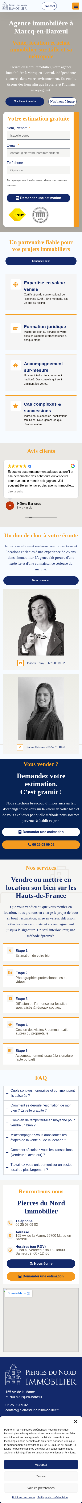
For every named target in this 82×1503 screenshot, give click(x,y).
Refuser (41, 1476)
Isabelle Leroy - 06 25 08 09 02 (46, 663)
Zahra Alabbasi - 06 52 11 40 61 (46, 747)
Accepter (41, 1464)
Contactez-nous (41, 260)
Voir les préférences (41, 1488)
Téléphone (15, 163)
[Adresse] (10, 1235)
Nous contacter (41, 580)
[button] (76, 1421)
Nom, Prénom (17, 128)
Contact (49, 6)
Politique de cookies (23, 1497)
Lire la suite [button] (15, 491)
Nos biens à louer (62, 101)
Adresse (22, 1232)
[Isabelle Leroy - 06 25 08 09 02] (20, 663)
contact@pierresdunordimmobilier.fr (31, 1410)
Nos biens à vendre (25, 101)
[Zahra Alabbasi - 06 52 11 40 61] (20, 747)
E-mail (12, 145)
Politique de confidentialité (52, 1497)
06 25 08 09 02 (16, 1405)
